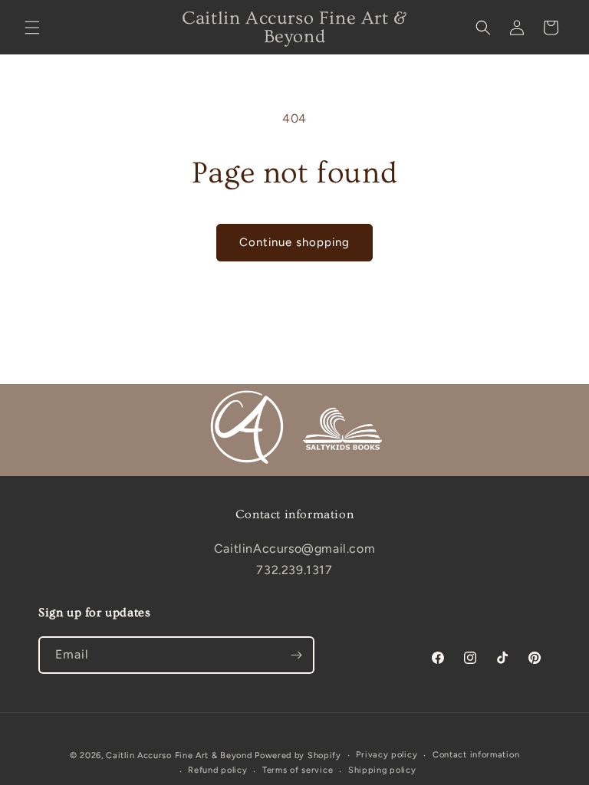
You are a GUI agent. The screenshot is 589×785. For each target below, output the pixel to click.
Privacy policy (386, 755)
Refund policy (217, 770)
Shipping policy (382, 770)
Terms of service (297, 770)
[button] (32, 27)
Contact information (476, 755)
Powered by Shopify (298, 755)
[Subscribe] (296, 655)
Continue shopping (294, 242)
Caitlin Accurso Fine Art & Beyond (179, 755)
